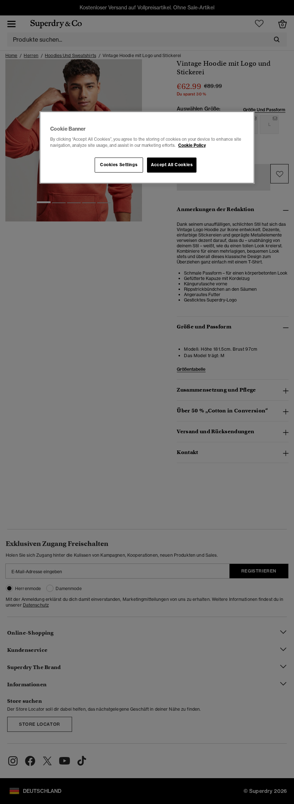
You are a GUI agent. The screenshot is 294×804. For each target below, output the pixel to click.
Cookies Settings (118, 164)
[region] (147, 147)
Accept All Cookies (172, 164)
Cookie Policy (192, 145)
